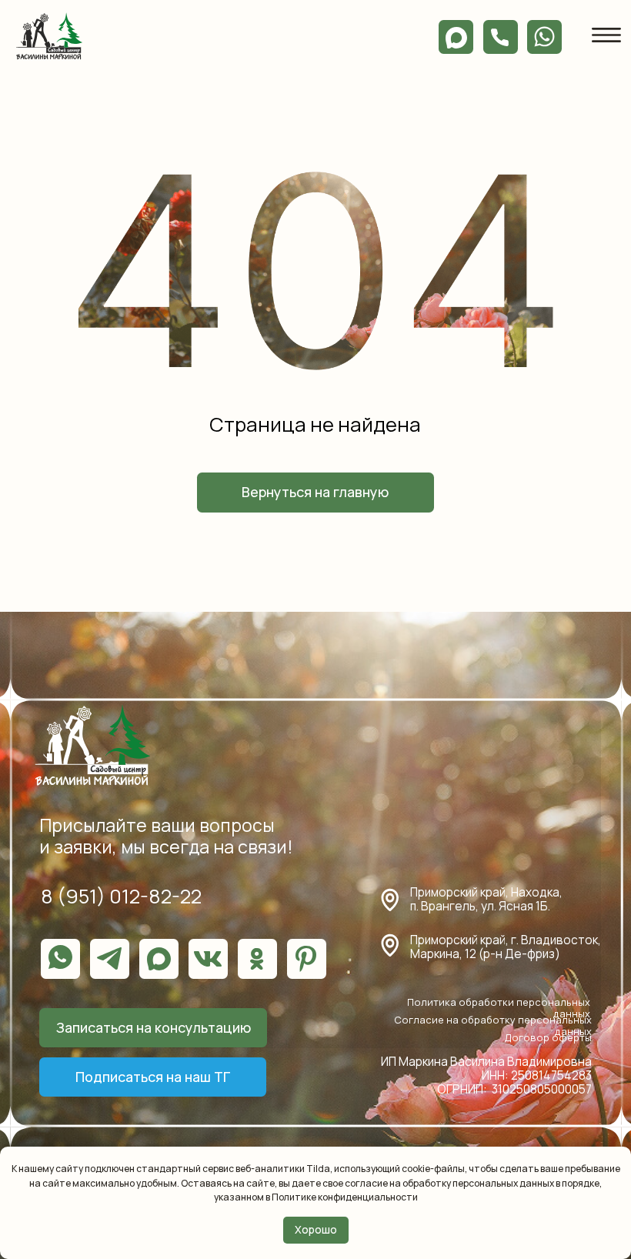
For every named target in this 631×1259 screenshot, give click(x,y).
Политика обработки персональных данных (498, 1007)
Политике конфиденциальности (345, 1197)
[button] (153, 1027)
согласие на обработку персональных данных (448, 1183)
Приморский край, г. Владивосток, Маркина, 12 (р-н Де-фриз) (505, 947)
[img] (49, 35)
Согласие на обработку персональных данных (493, 1025)
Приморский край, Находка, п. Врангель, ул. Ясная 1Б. (486, 899)
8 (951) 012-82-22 (121, 896)
